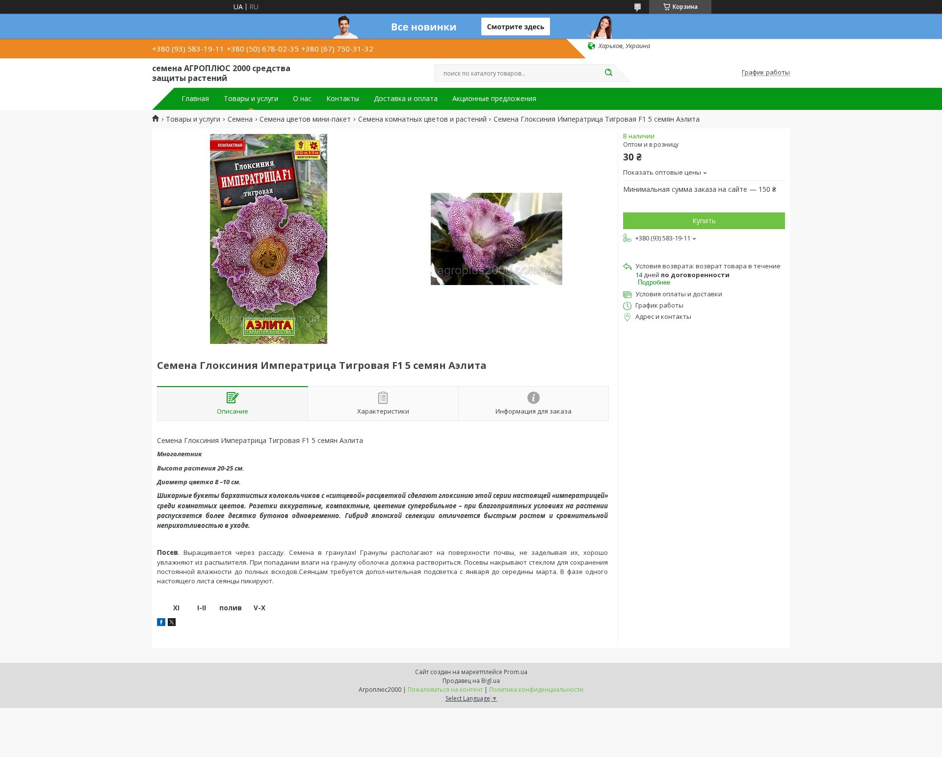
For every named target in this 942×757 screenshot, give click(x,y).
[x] (172, 623)
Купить (704, 220)
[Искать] (608, 73)
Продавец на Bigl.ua (471, 681)
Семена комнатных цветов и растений (422, 119)
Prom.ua (515, 672)
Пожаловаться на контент (445, 689)
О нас (302, 98)
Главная (195, 98)
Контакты (342, 98)
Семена (240, 119)
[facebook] (161, 623)
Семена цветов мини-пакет (305, 119)
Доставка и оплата (406, 98)
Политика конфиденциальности (536, 689)
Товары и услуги (251, 98)
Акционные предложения (494, 98)
